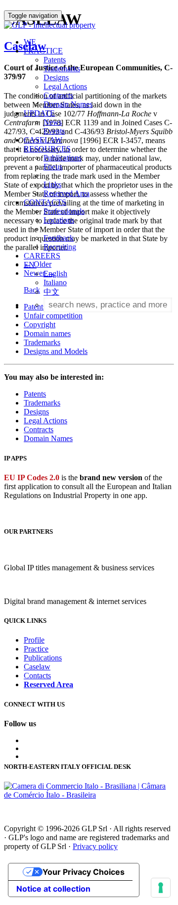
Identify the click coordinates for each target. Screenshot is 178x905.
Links (52, 184)
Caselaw (37, 666)
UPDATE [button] (39, 113)
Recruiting (60, 247)
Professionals (64, 211)
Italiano (55, 282)
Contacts (37, 675)
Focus (53, 166)
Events (54, 131)
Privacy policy (95, 846)
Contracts (58, 95)
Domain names (47, 333)
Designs (56, 77)
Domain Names (68, 104)
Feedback (59, 238)
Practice (36, 649)
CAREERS (42, 255)
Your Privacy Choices (84, 872)
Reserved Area (66, 193)
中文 (51, 292)
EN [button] (30, 264)
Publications (63, 157)
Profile (34, 640)
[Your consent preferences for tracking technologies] (160, 887)
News (53, 122)
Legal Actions (65, 86)
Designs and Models (56, 351)
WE (30, 42)
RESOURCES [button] (47, 149)
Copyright (39, 324)
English (55, 273)
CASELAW (43, 140)
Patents (55, 59)
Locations (59, 220)
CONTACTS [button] (45, 202)
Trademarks (62, 68)
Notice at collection (53, 889)
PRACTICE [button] (43, 51)
